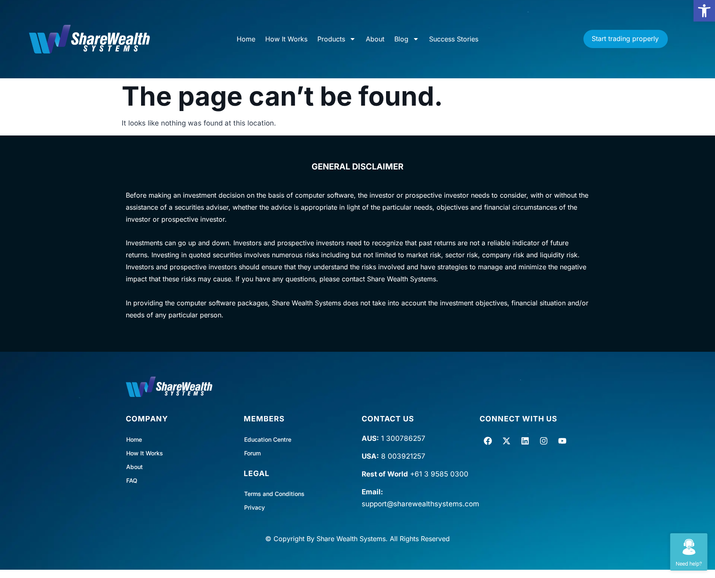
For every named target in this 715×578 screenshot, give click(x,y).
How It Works (286, 39)
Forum (252, 453)
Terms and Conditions (274, 493)
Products (331, 39)
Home (246, 39)
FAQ (131, 480)
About (375, 39)
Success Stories (453, 39)
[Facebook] (488, 441)
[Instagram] (543, 441)
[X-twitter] (506, 441)
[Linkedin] (525, 441)
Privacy (254, 507)
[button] (704, 11)
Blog (401, 39)
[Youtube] (562, 441)
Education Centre (267, 439)
